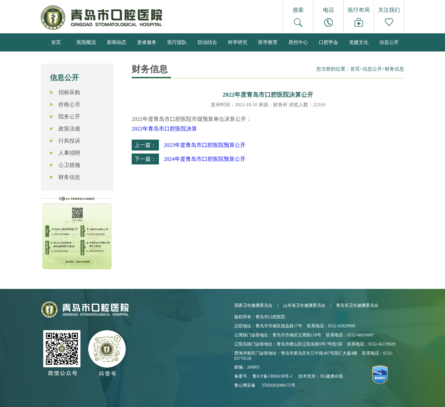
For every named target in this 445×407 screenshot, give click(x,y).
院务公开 (69, 117)
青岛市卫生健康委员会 (357, 305)
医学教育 (268, 42)
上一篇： (145, 145)
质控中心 (298, 42)
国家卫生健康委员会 (253, 305)
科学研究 (237, 42)
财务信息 (69, 177)
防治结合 (207, 42)
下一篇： (145, 159)
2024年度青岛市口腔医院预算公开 (205, 159)
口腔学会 (328, 42)
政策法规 (69, 129)
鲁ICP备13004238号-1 (272, 376)
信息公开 (389, 42)
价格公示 (69, 104)
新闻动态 (116, 42)
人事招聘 (69, 153)
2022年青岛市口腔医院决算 (164, 129)
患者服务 (147, 42)
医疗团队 (177, 42)
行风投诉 (69, 141)
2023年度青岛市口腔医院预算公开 (205, 145)
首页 (56, 42)
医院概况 (86, 42)
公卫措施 (69, 165)
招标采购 (69, 92)
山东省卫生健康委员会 (304, 305)
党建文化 (358, 42)
